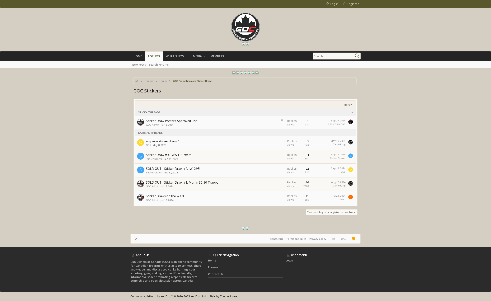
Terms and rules (296, 239)
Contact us (276, 239)
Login (289, 260)
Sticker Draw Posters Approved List (171, 121)
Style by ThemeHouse (223, 296)
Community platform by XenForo (168, 296)
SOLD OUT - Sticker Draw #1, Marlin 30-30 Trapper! (183, 182)
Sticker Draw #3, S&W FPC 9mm (168, 155)
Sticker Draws (154, 159)
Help (332, 239)
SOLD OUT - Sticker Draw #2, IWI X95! (173, 169)
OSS (148, 145)
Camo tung (339, 144)
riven (342, 199)
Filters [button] (346, 104)
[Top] (349, 239)
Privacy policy (317, 239)
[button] (187, 56)
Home (342, 239)
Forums (213, 267)
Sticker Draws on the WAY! (165, 196)
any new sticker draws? (162, 141)
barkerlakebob (336, 124)
